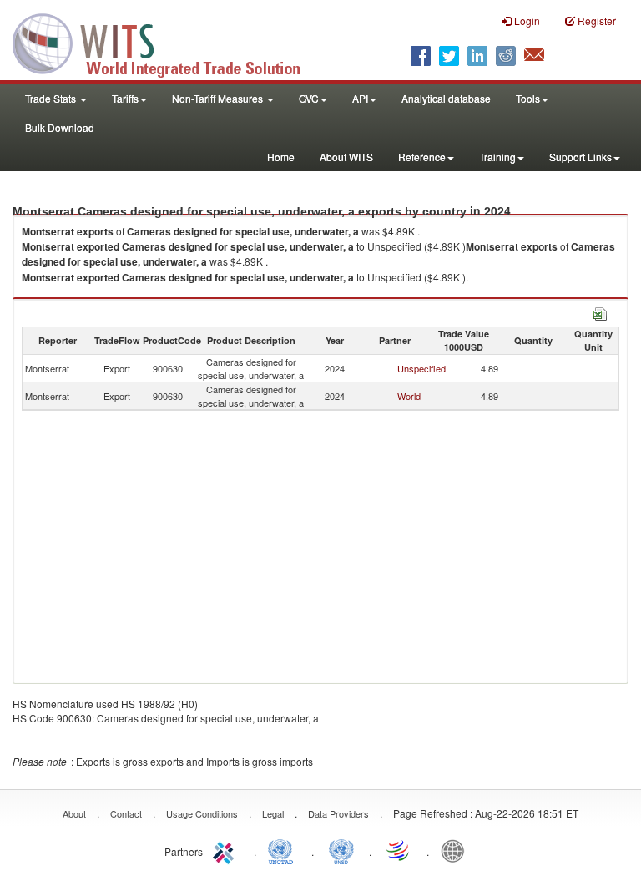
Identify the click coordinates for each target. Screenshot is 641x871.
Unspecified (421, 368)
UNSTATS (341, 850)
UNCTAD (283, 850)
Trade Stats (51, 98)
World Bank (456, 850)
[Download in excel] (600, 312)
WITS (167, 42)
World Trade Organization (399, 850)
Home (281, 156)
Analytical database (446, 98)
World (409, 396)
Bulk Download (59, 127)
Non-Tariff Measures (218, 98)
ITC (226, 850)
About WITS (346, 156)
